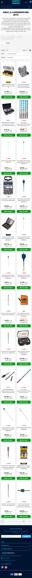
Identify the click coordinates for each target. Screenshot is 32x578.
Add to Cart (8, 97)
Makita (5, 28)
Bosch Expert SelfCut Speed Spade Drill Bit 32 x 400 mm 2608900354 (8, 277)
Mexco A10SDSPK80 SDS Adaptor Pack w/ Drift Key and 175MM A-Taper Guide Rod (8, 391)
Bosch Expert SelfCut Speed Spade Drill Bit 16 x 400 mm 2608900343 (23, 238)
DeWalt (9, 28)
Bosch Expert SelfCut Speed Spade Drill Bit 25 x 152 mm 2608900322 (23, 200)
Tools (24, 31)
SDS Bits (8, 43)
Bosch (13, 28)
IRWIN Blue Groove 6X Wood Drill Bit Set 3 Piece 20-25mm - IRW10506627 (24, 467)
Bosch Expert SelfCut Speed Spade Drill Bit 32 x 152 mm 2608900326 (23, 277)
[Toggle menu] (2, 2)
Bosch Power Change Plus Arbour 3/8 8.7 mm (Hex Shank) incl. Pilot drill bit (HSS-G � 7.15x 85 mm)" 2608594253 (24, 507)
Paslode (18, 28)
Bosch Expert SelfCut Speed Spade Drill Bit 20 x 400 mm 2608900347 (23, 162)
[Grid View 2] (30, 50)
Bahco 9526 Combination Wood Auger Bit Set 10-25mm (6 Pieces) (24, 315)
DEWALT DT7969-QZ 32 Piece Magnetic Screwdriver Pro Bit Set (8, 86)
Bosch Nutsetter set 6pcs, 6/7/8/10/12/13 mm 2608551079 (24, 353)
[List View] (28, 50)
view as (24, 50)
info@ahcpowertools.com (9, 560)
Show (2, 53)
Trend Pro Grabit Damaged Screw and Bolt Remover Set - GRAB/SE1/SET (8, 238)
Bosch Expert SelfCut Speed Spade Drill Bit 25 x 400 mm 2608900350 (8, 429)
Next (24, 521)
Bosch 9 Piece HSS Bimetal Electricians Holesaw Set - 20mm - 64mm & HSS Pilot (24, 86)
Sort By (3, 57)
